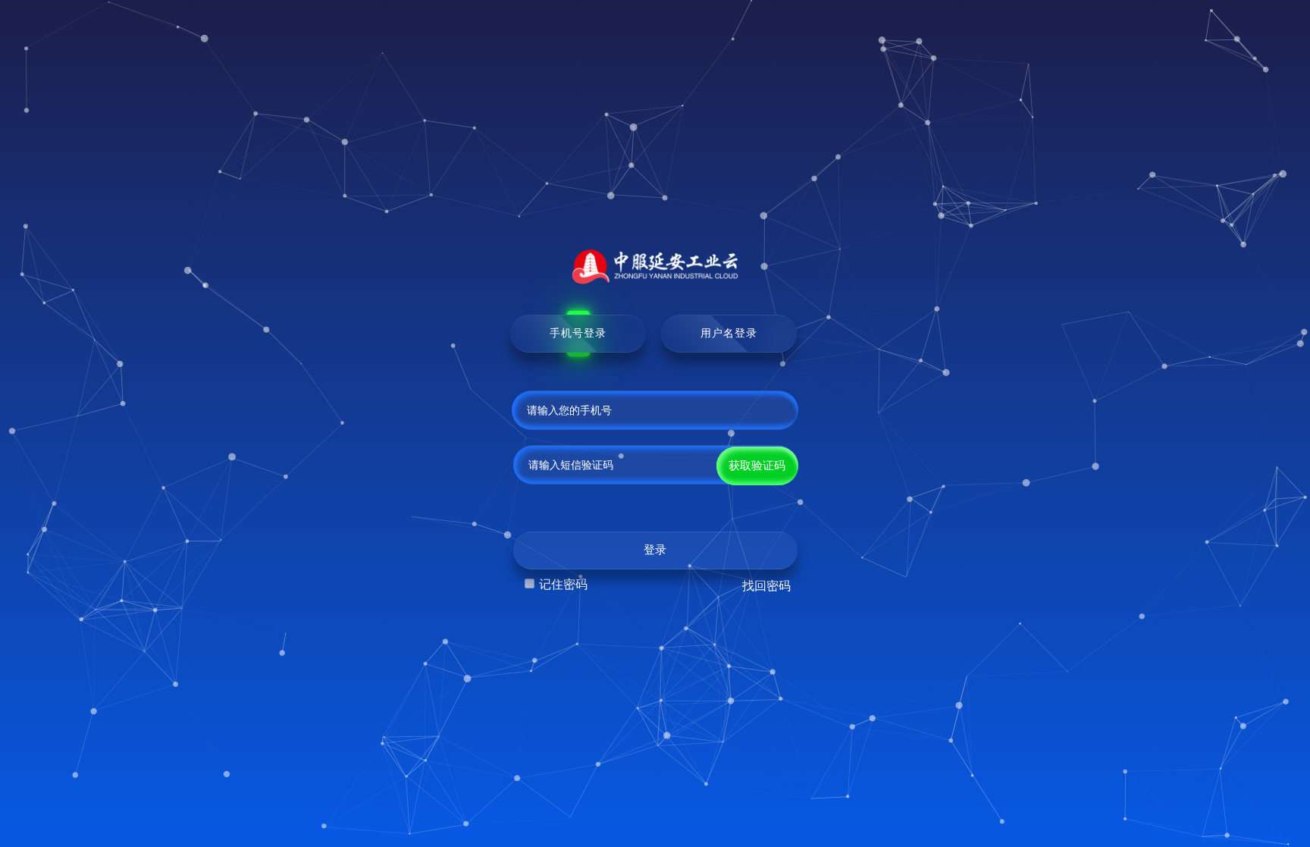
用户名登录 (728, 333)
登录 (655, 550)
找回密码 (766, 586)
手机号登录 (578, 333)
